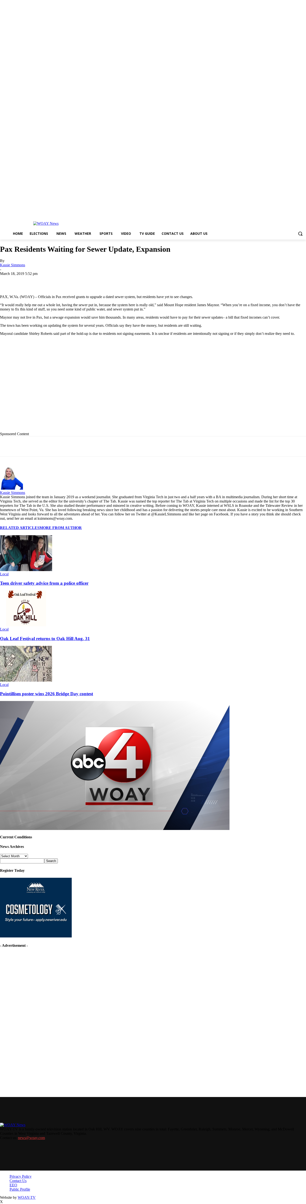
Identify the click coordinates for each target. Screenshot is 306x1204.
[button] (300, 233)
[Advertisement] (98, 387)
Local (4, 574)
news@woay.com (31, 1138)
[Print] (78, 281)
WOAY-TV (27, 1197)
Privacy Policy (21, 1176)
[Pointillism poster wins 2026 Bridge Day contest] (26, 680)
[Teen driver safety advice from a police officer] (26, 570)
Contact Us (18, 1181)
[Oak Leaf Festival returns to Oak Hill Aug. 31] (26, 625)
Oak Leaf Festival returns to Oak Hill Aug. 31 (45, 638)
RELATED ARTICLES (19, 528)
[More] (164, 281)
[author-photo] (11, 488)
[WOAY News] (46, 223)
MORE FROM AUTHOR (60, 528)
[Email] (95, 281)
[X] (61, 281)
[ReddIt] (129, 281)
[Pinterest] (112, 281)
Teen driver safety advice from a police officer (44, 583)
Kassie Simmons (12, 265)
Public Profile (20, 1189)
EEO (13, 1185)
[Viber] (147, 281)
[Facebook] (44, 281)
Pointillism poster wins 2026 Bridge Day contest (46, 693)
